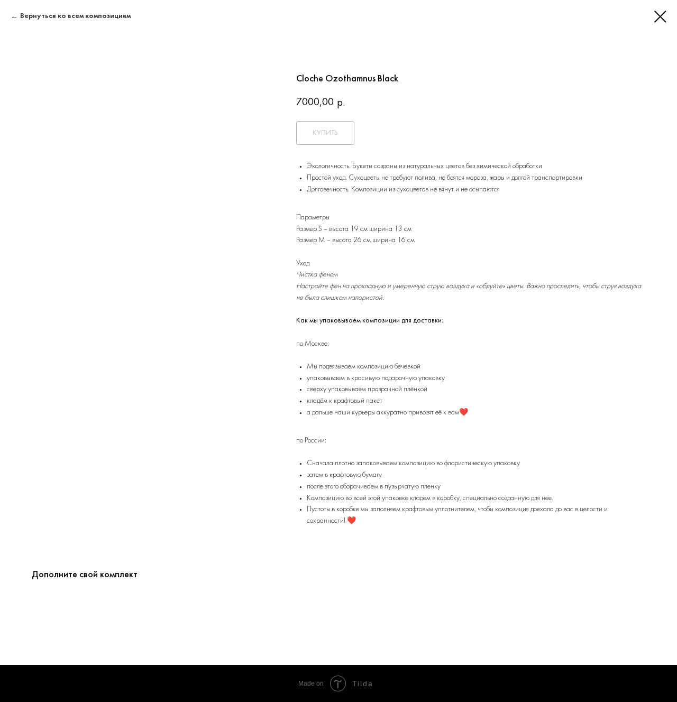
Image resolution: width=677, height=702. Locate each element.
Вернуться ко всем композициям (75, 16)
